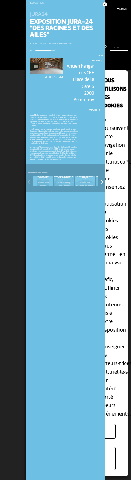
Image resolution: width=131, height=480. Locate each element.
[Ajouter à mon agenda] (31, 50)
